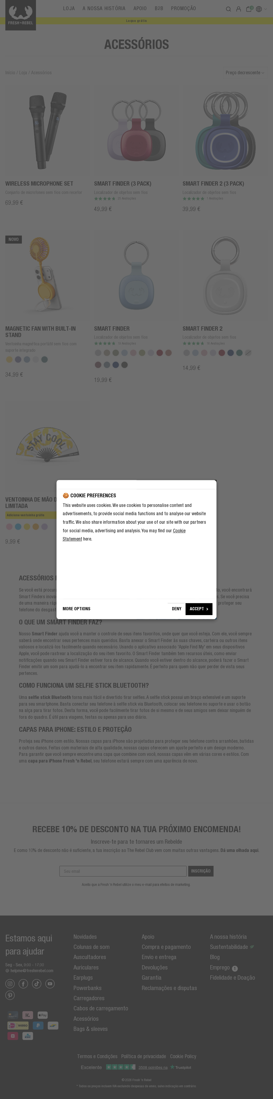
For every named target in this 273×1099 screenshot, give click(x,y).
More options (76, 608)
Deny (176, 608)
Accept (197, 608)
